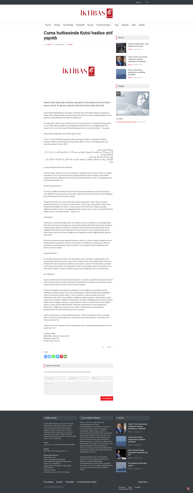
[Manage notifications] (188, 488)
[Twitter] (49, 356)
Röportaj (125, 25)
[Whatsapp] (53, 356)
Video (133, 25)
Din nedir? (119, 119)
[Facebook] (45, 356)
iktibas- (70, 44)
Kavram (91, 25)
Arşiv (117, 25)
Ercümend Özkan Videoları (123, 122)
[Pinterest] (61, 356)
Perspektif (80, 25)
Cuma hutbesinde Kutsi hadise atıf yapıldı (78, 35)
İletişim (142, 25)
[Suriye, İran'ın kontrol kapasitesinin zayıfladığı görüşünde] (121, 74)
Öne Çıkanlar (68, 25)
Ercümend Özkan (103, 25)
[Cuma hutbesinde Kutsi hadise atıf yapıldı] (78, 71)
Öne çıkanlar (48, 482)
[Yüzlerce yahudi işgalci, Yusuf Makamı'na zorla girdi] (121, 48)
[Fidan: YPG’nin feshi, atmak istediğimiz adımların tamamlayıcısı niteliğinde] (121, 61)
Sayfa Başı (143, 482)
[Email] (65, 356)
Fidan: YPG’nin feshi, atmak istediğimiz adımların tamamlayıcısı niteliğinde (137, 59)
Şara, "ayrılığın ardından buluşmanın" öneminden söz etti (138, 452)
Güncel (48, 25)
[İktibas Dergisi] (96, 15)
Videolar (134, 122)
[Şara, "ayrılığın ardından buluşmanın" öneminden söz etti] (121, 454)
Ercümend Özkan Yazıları (87, 482)
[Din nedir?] (132, 103)
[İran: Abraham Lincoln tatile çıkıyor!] (121, 467)
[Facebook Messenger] (57, 356)
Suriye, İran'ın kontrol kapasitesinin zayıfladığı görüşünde (136, 72)
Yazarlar (57, 25)
